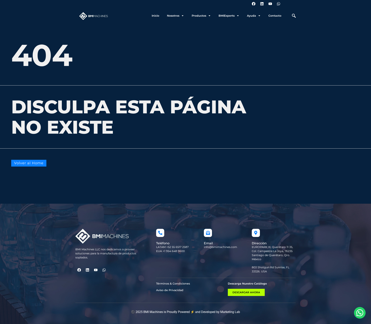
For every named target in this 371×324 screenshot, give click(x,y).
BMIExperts (227, 15)
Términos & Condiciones (173, 283)
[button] (294, 16)
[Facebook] (253, 3)
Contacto (274, 15)
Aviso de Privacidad (169, 290)
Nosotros (173, 15)
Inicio (155, 15)
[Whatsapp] (278, 3)
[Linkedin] (261, 3)
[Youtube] (270, 3)
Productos (199, 15)
